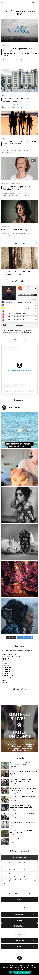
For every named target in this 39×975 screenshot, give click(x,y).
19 (19, 877)
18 (14, 877)
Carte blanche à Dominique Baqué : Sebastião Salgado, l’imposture (21, 780)
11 (14, 873)
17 (9, 877)
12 (19, 873)
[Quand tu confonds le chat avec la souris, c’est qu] (19, 467)
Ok (10, 972)
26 (19, 880)
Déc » (7, 887)
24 (9, 880)
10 (9, 873)
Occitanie (6, 673)
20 (24, 877)
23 (4, 880)
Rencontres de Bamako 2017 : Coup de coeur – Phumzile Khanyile (22, 764)
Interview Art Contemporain (10, 183)
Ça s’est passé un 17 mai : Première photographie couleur (21, 831)
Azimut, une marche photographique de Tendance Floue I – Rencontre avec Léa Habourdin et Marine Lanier (20, 52)
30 (4, 884)
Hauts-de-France (8, 665)
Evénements (5, 46)
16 (4, 877)
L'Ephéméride (5, 226)
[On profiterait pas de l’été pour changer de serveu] (19, 430)
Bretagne (6, 658)
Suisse (5, 682)
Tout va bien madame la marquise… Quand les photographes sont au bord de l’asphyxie (22, 807)
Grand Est (6, 664)
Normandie (6, 669)
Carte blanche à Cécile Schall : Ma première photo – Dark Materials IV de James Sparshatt (20, 143)
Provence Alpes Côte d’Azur (11, 677)
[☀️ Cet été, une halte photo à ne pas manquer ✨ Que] (19, 505)
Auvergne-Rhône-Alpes (10, 654)
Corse (5, 662)
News (3, 95)
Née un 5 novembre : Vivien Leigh (15, 230)
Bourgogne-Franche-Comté (11, 656)
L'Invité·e (4, 138)
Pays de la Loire (8, 675)
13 (24, 873)
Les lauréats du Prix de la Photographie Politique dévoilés (18, 99)
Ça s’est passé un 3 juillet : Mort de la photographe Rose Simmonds (15, 272)
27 (24, 880)
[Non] (37, 969)
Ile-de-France (7, 667)
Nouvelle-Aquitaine (9, 671)
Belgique (5, 680)
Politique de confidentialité (22, 972)
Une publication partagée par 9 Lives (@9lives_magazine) (20, 391)
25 (14, 880)
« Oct (3, 887)
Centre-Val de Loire (9, 660)
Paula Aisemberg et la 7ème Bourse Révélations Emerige (16, 188)
